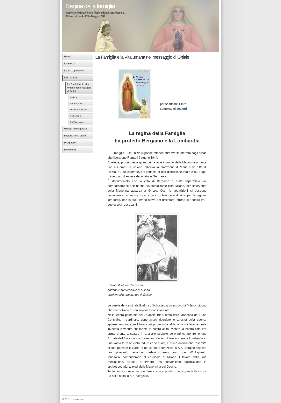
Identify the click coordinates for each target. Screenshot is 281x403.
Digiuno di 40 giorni (75, 135)
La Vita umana (77, 122)
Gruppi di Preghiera (75, 128)
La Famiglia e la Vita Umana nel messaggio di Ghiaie (79, 87)
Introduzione (76, 103)
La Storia (69, 63)
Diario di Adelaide (78, 110)
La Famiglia (75, 116)
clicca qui (180, 108)
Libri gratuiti (71, 77)
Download (70, 149)
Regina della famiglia (90, 5)
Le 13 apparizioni (74, 70)
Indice (73, 97)
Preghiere (70, 142)
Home (67, 56)
